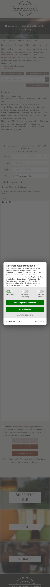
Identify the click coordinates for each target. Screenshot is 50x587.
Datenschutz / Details (14, 321)
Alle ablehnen (25, 309)
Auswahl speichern (25, 315)
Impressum (39, 321)
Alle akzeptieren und (25, 303)
